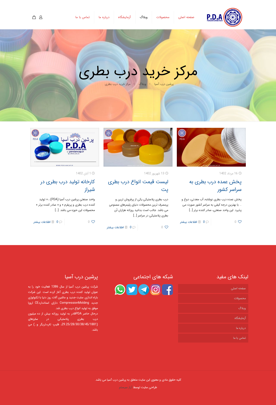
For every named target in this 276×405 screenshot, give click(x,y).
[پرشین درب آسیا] (224, 17)
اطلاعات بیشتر (188, 222)
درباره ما (241, 328)
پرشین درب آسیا (164, 84)
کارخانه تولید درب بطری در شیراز (68, 186)
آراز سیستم (125, 387)
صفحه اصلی (238, 288)
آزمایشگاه (240, 318)
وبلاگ (142, 84)
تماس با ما (239, 338)
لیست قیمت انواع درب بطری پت (138, 186)
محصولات (240, 298)
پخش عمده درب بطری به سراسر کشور (215, 186)
